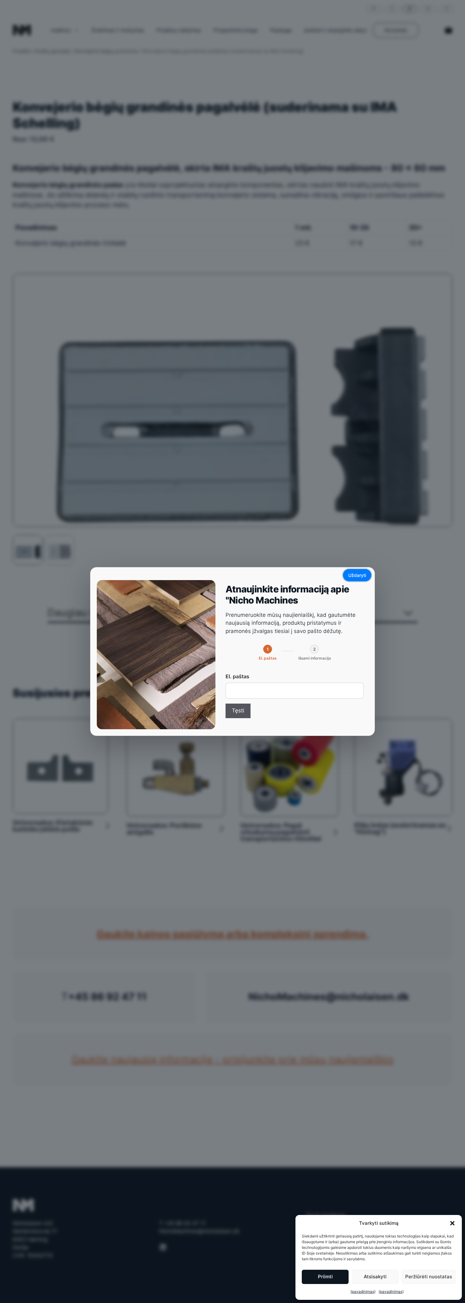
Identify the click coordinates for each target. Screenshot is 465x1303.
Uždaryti (357, 575)
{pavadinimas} (362, 1291)
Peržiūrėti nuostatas (428, 1277)
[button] (452, 1223)
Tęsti (238, 710)
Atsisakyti (375, 1277)
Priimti (325, 1277)
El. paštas (237, 676)
